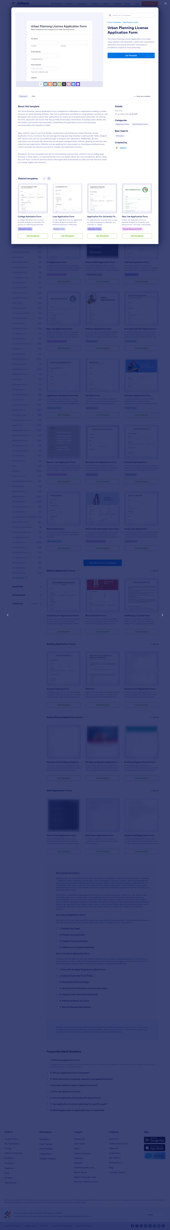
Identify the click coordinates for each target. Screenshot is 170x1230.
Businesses (120, 136)
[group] (32, 213)
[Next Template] (162, 615)
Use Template (131, 55)
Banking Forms (59, 229)
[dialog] (85, 615)
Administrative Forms (140, 124)
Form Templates (114, 22)
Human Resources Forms (132, 229)
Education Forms (25, 229)
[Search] (110, 15)
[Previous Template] (7, 615)
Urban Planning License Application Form (128, 30)
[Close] (165, 3)
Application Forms (130, 22)
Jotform (123, 148)
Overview (23, 96)
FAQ (33, 96)
